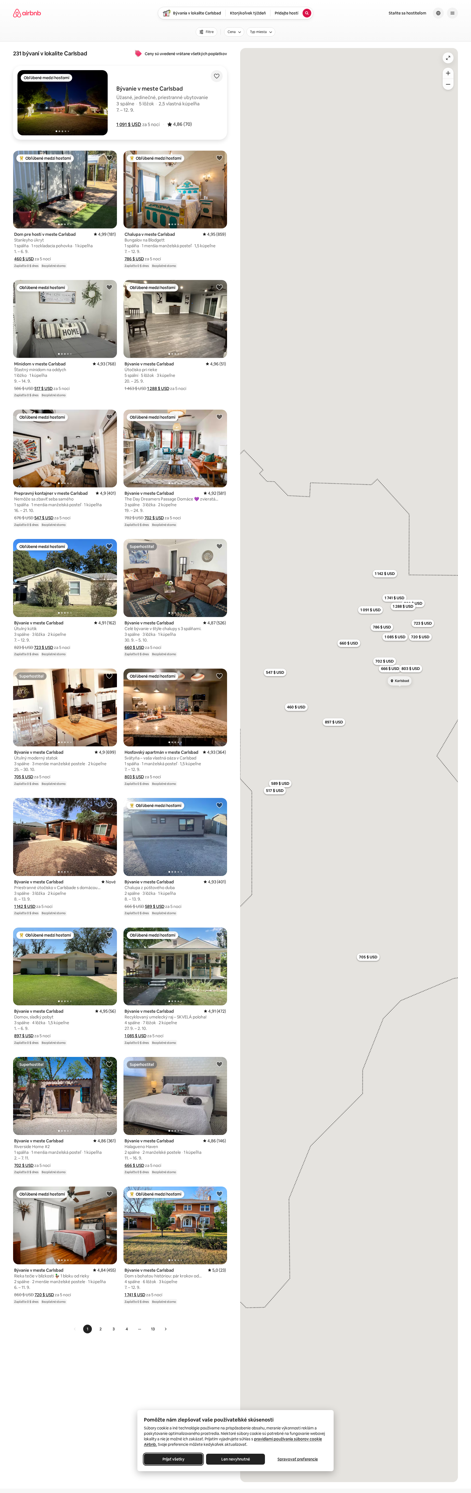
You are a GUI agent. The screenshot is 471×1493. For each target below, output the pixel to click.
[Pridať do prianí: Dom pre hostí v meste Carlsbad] (109, 157)
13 (153, 1329)
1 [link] (87, 1329)
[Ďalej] (165, 1329)
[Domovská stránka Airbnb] (27, 13)
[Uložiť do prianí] (217, 76)
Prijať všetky (173, 1459)
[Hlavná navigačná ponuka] (452, 13)
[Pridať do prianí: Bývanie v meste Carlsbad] (219, 287)
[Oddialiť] (448, 84)
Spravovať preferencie (297, 1459)
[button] (128, 124)
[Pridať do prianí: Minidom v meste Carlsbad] (109, 287)
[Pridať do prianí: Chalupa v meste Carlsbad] (219, 157)
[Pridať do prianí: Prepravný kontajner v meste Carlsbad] (109, 416)
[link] (75, 1329)
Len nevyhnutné (235, 1459)
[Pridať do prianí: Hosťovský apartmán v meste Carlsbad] (219, 675)
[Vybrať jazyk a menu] (438, 13)
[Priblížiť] (448, 73)
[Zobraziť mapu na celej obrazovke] (448, 57)
